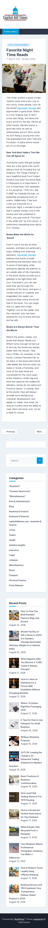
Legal (12, 555)
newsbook (38, 919)
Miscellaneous (16, 565)
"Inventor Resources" (20, 491)
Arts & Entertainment (19, 45)
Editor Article (29, 59)
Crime (12, 530)
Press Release (16, 585)
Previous (9, 432)
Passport (13, 575)
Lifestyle (13, 560)
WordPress (19, 919)
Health (12, 540)
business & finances (19, 516)
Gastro (12, 535)
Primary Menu (10, 31)
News (12, 570)
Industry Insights (17, 545)
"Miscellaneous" (17, 496)
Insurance (14, 550)
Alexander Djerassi (26, 108)
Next (40, 432)
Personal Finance (17, 580)
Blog (11, 506)
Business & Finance (18, 511)
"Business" (14, 486)
